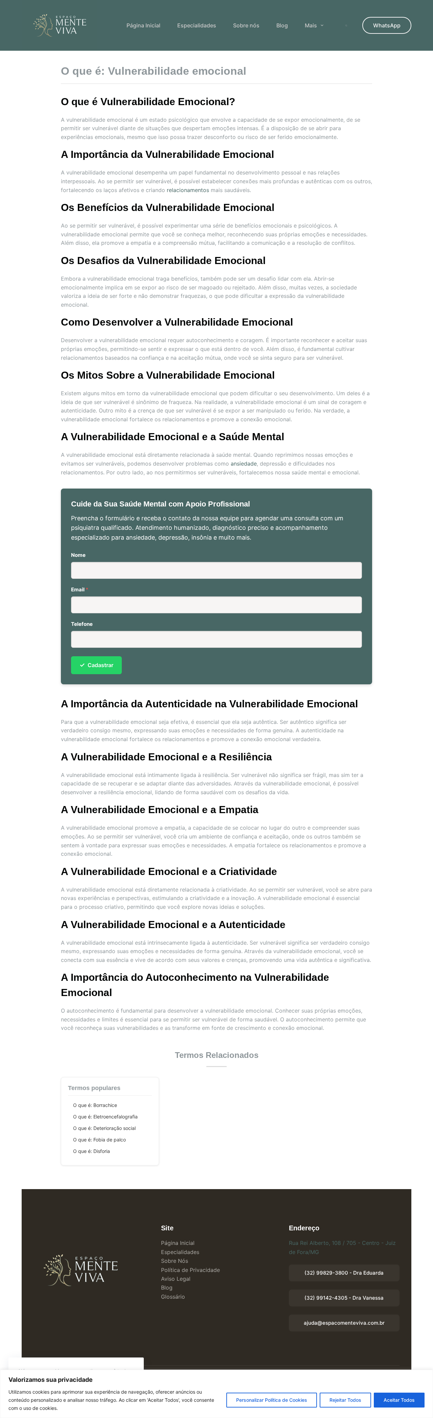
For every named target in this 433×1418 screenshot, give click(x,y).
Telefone (82, 624)
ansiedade (244, 463)
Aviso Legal (175, 1278)
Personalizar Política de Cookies (271, 1400)
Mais (311, 25)
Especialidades (196, 25)
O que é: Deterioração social (104, 1128)
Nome (78, 555)
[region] (216, 1394)
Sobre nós (246, 25)
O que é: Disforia (91, 1151)
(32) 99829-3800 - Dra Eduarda (344, 1273)
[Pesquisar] (346, 25)
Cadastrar (96, 664)
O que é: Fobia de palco (99, 1139)
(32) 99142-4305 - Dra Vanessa (344, 1298)
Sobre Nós (174, 1260)
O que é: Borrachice (95, 1105)
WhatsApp (387, 25)
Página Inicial (143, 25)
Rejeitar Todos (345, 1400)
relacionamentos (188, 190)
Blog (282, 25)
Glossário (173, 1296)
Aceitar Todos (399, 1400)
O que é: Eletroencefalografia (105, 1116)
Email (79, 589)
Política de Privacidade (190, 1270)
